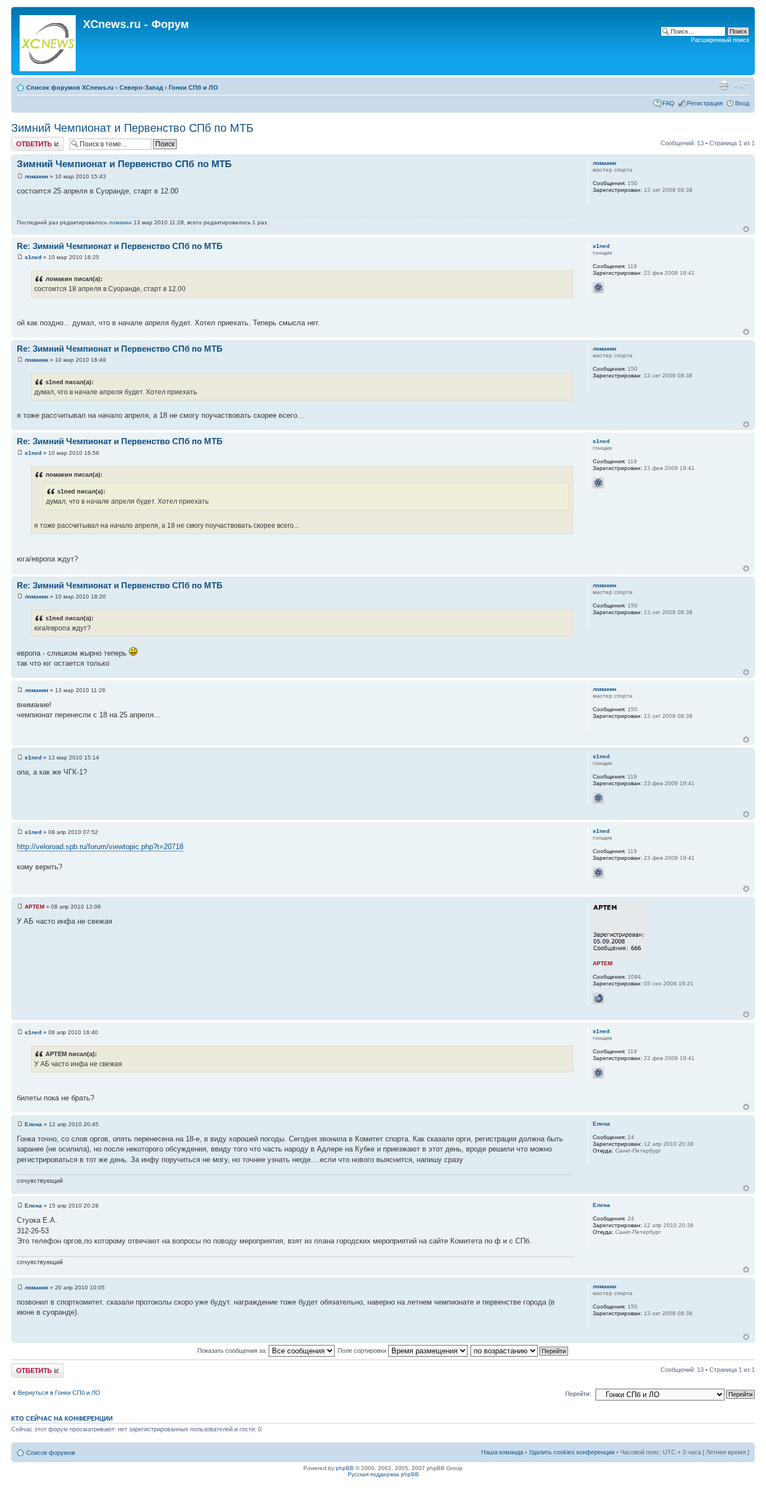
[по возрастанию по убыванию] (519, 1350)
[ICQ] (598, 287)
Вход (742, 103)
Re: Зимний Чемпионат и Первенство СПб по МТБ (120, 246)
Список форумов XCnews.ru (70, 87)
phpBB (345, 1468)
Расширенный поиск (720, 39)
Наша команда (502, 1452)
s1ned (33, 257)
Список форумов (50, 1452)
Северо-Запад (141, 87)
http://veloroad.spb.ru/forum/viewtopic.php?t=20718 (100, 846)
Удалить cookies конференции (572, 1452)
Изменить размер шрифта (741, 85)
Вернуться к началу (746, 229)
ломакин (36, 176)
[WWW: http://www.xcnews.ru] (598, 998)
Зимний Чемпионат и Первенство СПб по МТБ (132, 128)
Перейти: (578, 1393)
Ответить (24, 140)
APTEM (34, 907)
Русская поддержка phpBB (383, 1474)
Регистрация (705, 103)
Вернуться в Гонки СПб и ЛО (59, 1392)
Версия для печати (724, 85)
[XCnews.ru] (48, 41)
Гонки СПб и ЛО (193, 87)
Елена (33, 1124)
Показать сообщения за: (233, 1350)
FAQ (668, 103)
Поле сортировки (363, 1350)
